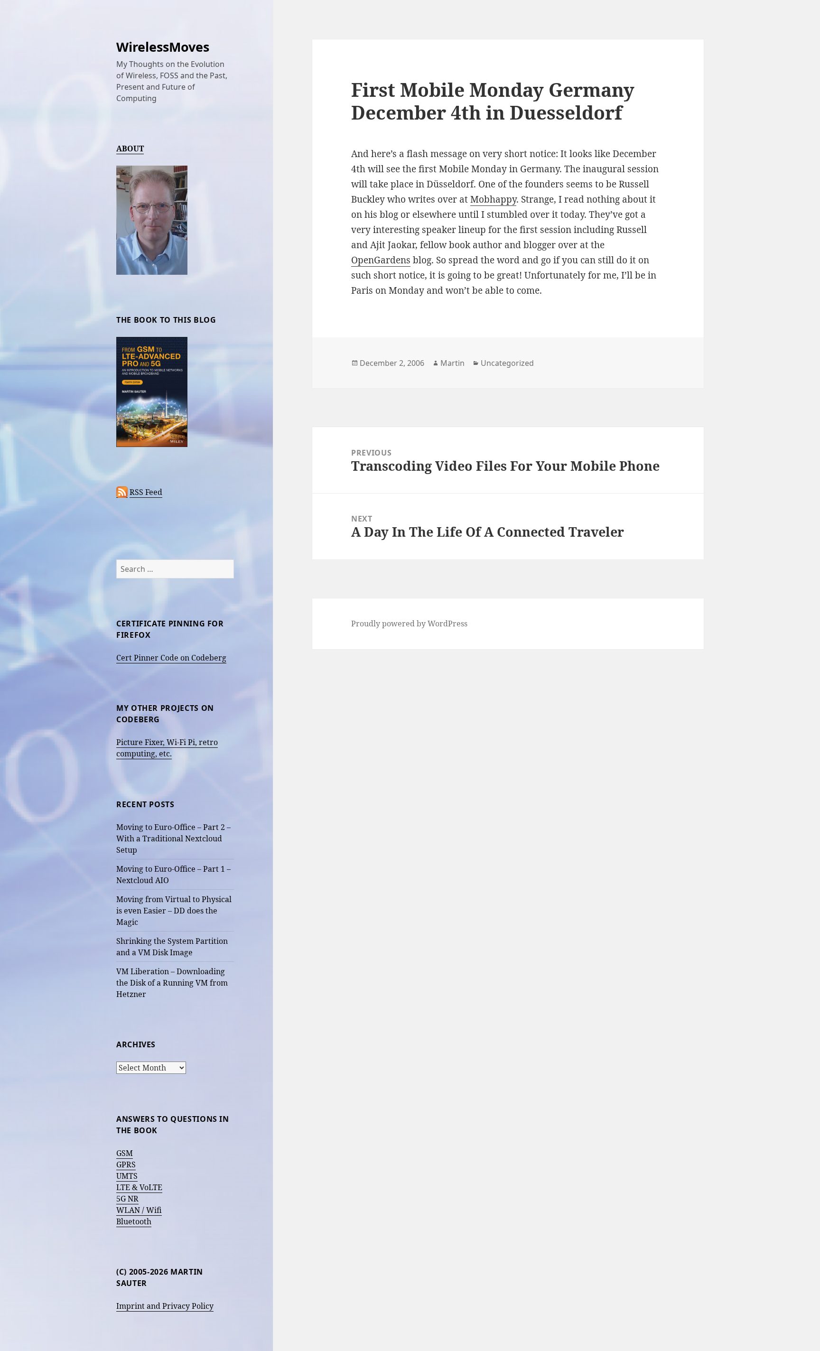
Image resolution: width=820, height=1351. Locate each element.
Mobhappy (493, 199)
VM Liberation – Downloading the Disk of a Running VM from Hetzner (172, 982)
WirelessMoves (162, 47)
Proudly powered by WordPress (409, 623)
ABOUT (130, 148)
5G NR (127, 1198)
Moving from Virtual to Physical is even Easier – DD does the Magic (174, 910)
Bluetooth (133, 1221)
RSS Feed (146, 492)
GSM (124, 1153)
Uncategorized (507, 363)
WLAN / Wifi (139, 1210)
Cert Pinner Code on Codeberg (171, 657)
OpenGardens (380, 260)
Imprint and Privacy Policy (165, 1306)
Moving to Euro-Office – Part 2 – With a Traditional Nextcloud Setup (173, 838)
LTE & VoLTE (139, 1187)
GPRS (126, 1164)
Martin (452, 363)
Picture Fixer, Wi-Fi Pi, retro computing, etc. (167, 748)
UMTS (127, 1176)
